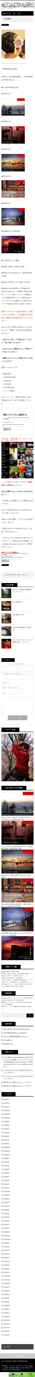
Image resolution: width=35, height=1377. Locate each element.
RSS (8, 1347)
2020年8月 (6, 1246)
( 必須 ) (6, 682)
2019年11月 (7, 1279)
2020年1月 (6, 1272)
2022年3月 (6, 1180)
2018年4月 (6, 1312)
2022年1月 (6, 1187)
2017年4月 (6, 1331)
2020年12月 (7, 1232)
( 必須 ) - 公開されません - (11, 687)
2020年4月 (6, 1261)
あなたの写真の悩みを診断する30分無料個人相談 (14, 1361)
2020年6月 (6, 1254)
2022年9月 (6, 1158)
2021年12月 (7, 1191)
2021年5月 (6, 1213)
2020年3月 (6, 1265)
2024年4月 (6, 1103)
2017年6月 (6, 1324)
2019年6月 (6, 1298)
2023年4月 (6, 1132)
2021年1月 (6, 1228)
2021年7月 (6, 1206)
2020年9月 (6, 1243)
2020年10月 (7, 1239)
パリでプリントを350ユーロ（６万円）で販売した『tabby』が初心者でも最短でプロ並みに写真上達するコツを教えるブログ (17, 1367)
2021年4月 (6, 1217)
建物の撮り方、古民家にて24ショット (14, 1082)
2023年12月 (7, 1110)
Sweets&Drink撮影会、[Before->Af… (22, 628)
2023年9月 (6, 1121)
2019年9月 (6, 1287)
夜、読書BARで (17, 602)
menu (31, 3)
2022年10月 (7, 1154)
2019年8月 (6, 1290)
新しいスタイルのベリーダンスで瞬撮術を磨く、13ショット (23, 641)
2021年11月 (7, 1195)
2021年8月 (6, 1202)
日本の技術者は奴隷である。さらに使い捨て (15, 1032)
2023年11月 (7, 1114)
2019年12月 (7, 1276)
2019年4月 (6, 1301)
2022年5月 (6, 1173)
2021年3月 (6, 1220)
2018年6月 (6, 1309)
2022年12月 (7, 1147)
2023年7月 (6, 1128)
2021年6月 (6, 1209)
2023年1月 (6, 1143)
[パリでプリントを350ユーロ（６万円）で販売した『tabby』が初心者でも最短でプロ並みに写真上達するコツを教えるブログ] (18, 5)
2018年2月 (6, 1316)
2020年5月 (6, 1257)
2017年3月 (6, 1335)
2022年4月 (6, 1176)
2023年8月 (6, 1125)
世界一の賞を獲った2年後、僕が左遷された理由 (16, 1029)
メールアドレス (8, 422)
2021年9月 (6, 1198)
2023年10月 (7, 1117)
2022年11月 (7, 1151)
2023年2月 (6, 1140)
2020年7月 (6, 1250)
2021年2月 (6, 1224)
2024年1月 (6, 1106)
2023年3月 (6, 1136)
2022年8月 (6, 1162)
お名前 (5, 418)
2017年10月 (7, 1320)
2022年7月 (6, 1165)
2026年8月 (6, 1099)
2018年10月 (7, 1305)
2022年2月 (6, 1184)
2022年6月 (6, 1169)
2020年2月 (6, 1268)
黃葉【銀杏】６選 (18, 614)
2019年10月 (7, 1283)
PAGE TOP (19, 1356)
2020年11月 (7, 1235)
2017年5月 (6, 1327)
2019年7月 (6, 1294)
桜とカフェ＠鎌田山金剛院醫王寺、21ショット (22, 590)
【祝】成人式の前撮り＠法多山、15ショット (16, 574)
